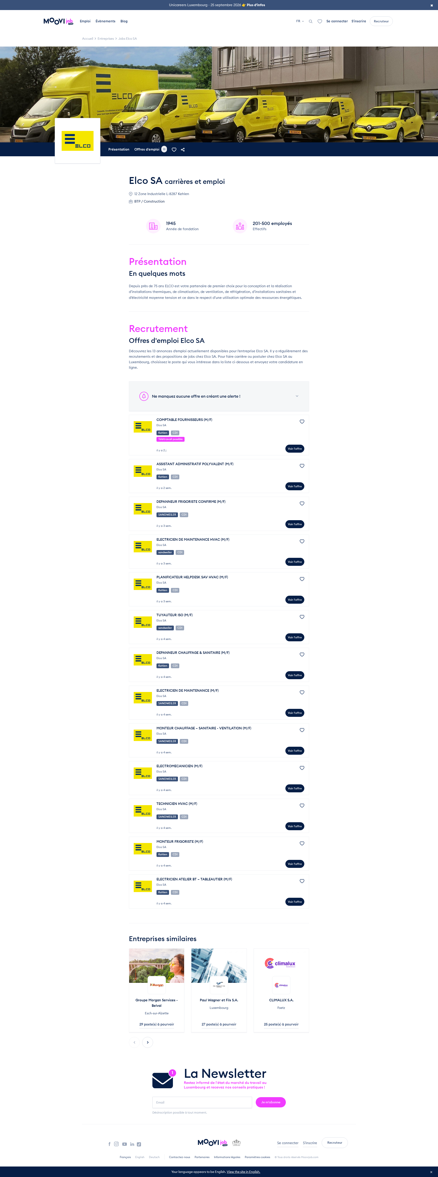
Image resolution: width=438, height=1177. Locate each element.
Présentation (118, 149)
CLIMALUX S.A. (281, 1000)
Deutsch (154, 1157)
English (139, 1157)
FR (298, 21)
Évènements (105, 21)
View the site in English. (243, 1172)
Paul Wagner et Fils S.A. (219, 1000)
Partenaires (202, 1157)
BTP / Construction (149, 201)
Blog (124, 21)
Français (125, 1157)
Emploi (85, 21)
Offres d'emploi (149, 149)
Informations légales (227, 1157)
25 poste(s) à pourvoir (281, 1024)
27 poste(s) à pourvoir (219, 1024)
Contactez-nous (179, 1157)
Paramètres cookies (257, 1157)
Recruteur (381, 21)
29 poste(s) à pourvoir (156, 1024)
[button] (147, 1042)
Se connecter (337, 21)
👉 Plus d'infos (253, 5)
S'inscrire (359, 21)
